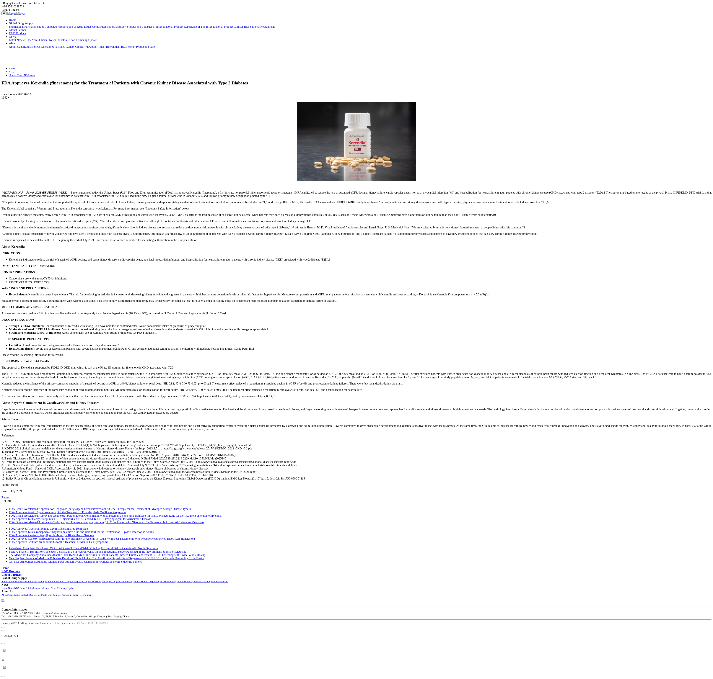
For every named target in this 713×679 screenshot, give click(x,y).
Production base (145, 46)
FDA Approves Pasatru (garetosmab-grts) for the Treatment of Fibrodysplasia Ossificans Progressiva (67, 512)
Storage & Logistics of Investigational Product (125, 581)
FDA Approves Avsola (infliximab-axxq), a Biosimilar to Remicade (48, 528)
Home (12, 20)
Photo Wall (46, 594)
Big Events (34, 594)
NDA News (31, 40)
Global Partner (17, 30)
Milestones (47, 46)
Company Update (86, 40)
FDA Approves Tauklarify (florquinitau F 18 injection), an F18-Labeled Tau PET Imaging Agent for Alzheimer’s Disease (80, 519)
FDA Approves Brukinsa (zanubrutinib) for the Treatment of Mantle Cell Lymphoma (58, 542)
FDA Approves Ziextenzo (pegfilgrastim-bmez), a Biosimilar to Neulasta (51, 535)
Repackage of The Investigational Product (208, 26)
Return (5, 497)
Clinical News (47, 40)
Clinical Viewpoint (86, 46)
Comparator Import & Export (109, 26)
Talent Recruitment (109, 46)
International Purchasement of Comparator (33, 26)
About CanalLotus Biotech (24, 46)
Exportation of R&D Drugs (75, 26)
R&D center (128, 46)
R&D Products (17, 33)
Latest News (16, 40)
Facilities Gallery (64, 46)
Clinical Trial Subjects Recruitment (254, 26)
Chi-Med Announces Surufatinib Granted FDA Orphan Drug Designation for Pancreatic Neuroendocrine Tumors (75, 561)
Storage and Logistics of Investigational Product (155, 26)
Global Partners (11, 574)
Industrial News (66, 40)
